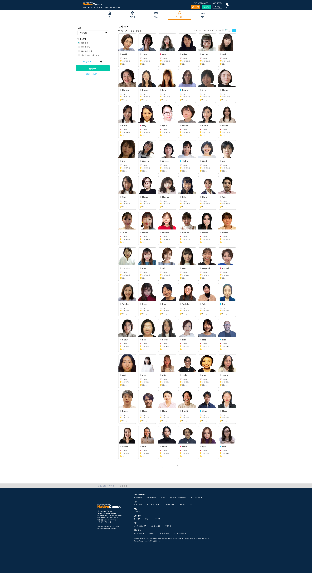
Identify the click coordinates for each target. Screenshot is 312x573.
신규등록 (195, 7)
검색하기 (93, 68)
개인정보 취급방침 (180, 533)
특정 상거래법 (164, 533)
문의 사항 (108, 522)
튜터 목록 (137, 519)
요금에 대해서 (170, 505)
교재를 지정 (85, 47)
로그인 (206, 7)
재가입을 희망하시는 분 (178, 497)
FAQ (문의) (154, 526)
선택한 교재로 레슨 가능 (90, 55)
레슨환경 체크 (138, 526)
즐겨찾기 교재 (86, 51)
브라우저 (182, 505)
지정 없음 (83, 33)
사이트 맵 (168, 526)
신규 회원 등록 (151, 497)
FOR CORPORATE (201, 3)
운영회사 (137, 533)
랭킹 (146, 519)
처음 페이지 (138, 497)
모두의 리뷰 (157, 519)
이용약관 (100, 522)
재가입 (217, 7)
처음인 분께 (138, 505)
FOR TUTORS (216, 3)
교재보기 (137, 512)
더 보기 (177, 465)
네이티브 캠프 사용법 (154, 505)
